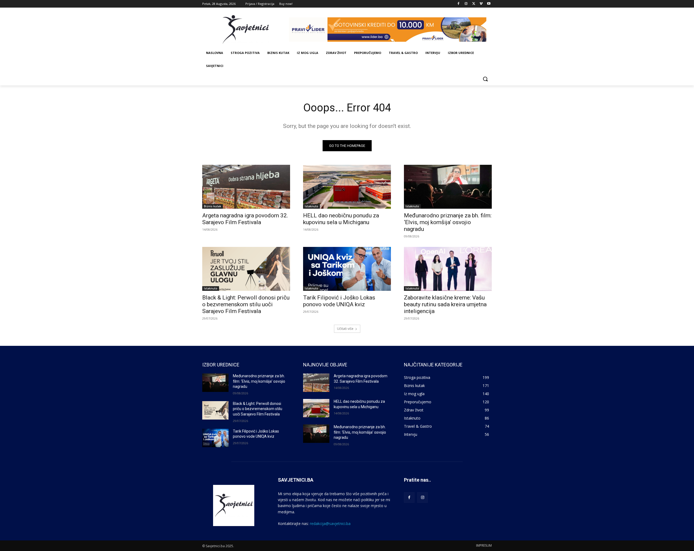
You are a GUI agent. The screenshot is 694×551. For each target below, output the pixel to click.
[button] (485, 78)
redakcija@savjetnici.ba (330, 523)
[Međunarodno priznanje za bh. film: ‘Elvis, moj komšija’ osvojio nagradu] (448, 187)
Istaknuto (311, 206)
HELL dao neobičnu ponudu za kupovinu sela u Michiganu (341, 218)
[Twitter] (474, 4)
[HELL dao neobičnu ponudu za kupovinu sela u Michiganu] (347, 187)
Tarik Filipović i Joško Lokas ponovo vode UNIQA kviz (339, 301)
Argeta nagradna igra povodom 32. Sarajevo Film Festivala (245, 218)
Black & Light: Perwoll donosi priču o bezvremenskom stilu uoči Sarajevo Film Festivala (246, 304)
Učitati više (345, 328)
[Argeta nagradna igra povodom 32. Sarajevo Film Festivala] (246, 187)
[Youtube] (489, 4)
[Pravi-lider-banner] (390, 29)
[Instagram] (466, 4)
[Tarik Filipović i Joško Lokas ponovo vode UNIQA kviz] (347, 269)
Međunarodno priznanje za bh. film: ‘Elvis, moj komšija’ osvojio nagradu (447, 222)
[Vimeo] (481, 4)
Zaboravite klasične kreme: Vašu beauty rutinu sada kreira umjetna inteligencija (445, 304)
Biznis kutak (212, 206)
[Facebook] (458, 4)
